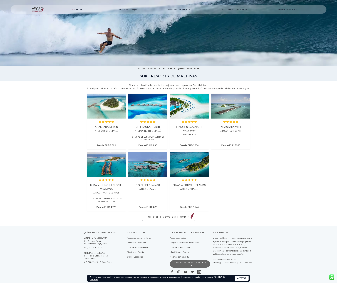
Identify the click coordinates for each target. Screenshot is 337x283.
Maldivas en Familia (135, 252)
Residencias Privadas (179, 9)
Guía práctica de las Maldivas (182, 247)
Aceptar (241, 278)
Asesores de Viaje (287, 9)
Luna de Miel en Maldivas (138, 247)
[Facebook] (172, 272)
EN (81, 9)
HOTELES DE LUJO (128, 9)
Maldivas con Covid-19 (179, 257)
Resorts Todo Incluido (136, 242)
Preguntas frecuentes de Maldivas (184, 242)
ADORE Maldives (147, 68)
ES (73, 9)
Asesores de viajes (178, 238)
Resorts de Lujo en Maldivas (139, 238)
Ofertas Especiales (135, 257)
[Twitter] (192, 272)
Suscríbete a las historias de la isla (190, 263)
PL (77, 9)
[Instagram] (179, 272)
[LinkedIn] (199, 272)
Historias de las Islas (234, 9)
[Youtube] (186, 272)
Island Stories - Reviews (180, 252)
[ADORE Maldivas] (38, 9)
